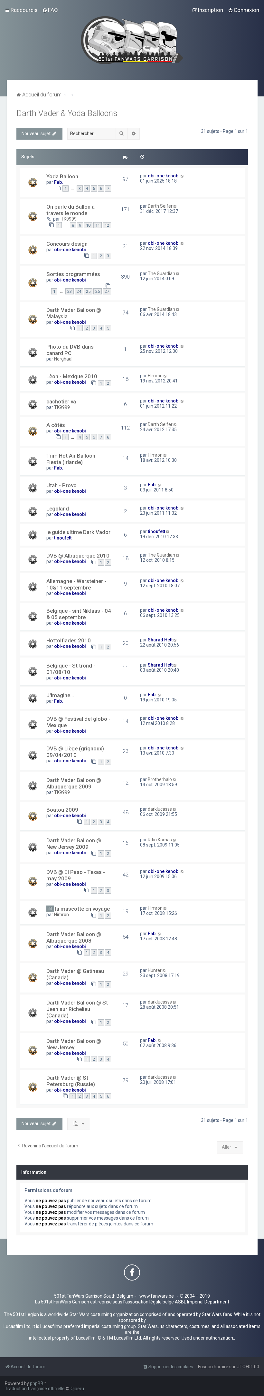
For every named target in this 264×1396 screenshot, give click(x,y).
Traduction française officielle (35, 1388)
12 (107, 225)
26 (97, 291)
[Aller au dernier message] (183, 175)
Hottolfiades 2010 (68, 640)
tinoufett (62, 537)
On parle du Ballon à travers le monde (70, 209)
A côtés (55, 425)
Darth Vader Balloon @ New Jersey (73, 1044)
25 (88, 291)
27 (107, 291)
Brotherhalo (160, 779)
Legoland (57, 508)
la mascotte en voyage (82, 909)
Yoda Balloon (62, 176)
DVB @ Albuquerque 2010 (77, 555)
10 (88, 225)
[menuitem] (50, 10)
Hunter (155, 970)
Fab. (58, 182)
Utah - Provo (61, 485)
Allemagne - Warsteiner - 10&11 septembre (76, 584)
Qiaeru (77, 1388)
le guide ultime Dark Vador (78, 532)
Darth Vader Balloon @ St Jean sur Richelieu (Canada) (77, 1009)
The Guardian (161, 273)
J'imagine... (60, 695)
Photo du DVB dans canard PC (70, 349)
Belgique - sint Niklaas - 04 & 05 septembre (78, 614)
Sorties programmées (73, 274)
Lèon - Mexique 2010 (71, 376)
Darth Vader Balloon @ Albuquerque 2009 (73, 783)
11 (97, 225)
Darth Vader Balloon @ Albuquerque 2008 (73, 937)
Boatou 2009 (62, 810)
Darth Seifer (160, 206)
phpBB (36, 1383)
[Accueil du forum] (132, 40)
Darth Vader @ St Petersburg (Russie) (70, 1080)
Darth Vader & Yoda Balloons (67, 113)
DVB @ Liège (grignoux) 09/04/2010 (75, 751)
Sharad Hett (160, 639)
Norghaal (63, 358)
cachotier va (61, 401)
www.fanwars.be (156, 1296)
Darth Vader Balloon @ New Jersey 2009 (73, 843)
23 (69, 291)
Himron (155, 375)
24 (79, 291)
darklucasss (160, 809)
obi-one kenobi (164, 175)
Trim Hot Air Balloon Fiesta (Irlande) (70, 458)
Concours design (67, 244)
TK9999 (69, 219)
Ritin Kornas (160, 839)
